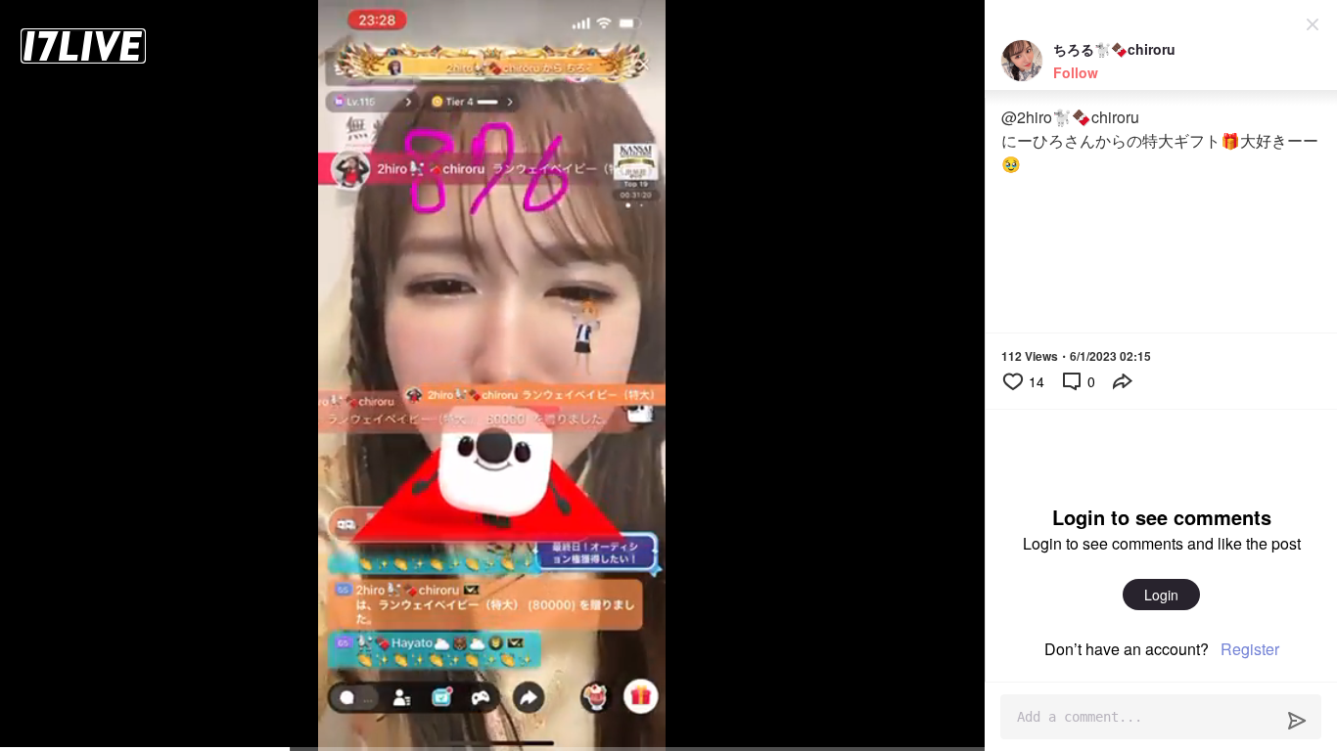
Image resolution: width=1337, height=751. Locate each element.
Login (1161, 594)
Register (1250, 649)
